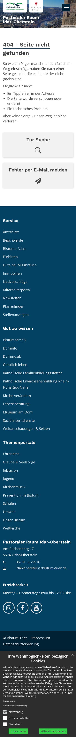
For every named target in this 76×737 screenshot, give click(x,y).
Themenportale (19, 442)
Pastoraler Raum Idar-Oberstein (37, 542)
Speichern (18, 731)
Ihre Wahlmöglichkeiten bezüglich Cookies (38, 658)
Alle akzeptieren (53, 731)
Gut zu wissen (18, 328)
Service (10, 220)
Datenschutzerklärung (21, 696)
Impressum (9, 700)
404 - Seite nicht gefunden (26, 48)
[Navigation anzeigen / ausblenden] (66, 7)
